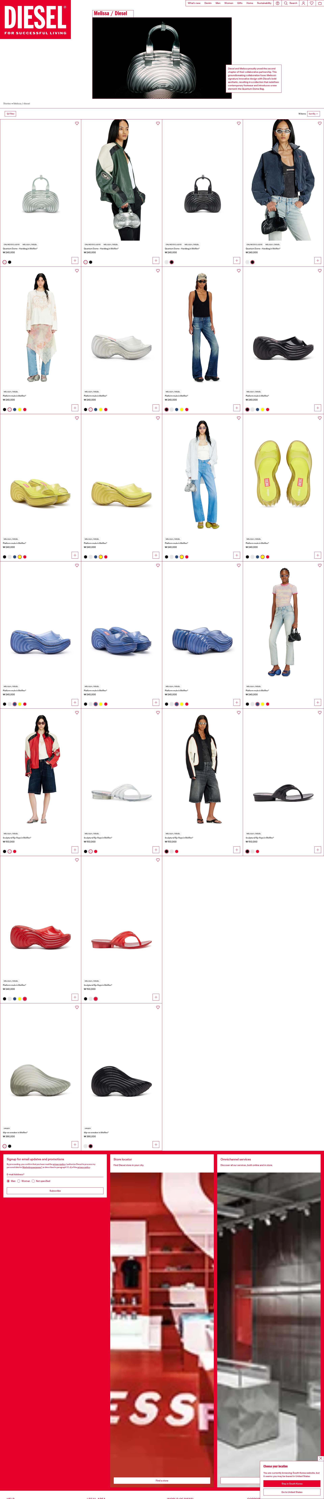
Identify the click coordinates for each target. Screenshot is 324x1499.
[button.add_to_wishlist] (77, 123)
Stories (7, 103)
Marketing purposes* (32, 1167)
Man (13, 1181)
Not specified (43, 1181)
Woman (25, 1181)
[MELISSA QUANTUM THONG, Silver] (121, 769)
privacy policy (59, 1164)
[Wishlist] (312, 3)
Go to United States (292, 1492)
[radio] (4, 262)
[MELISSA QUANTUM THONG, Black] (283, 769)
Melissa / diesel (21, 103)
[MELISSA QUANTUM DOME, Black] (202, 180)
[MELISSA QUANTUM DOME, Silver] (40, 180)
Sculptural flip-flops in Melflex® (17, 838)
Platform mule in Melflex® (14, 396)
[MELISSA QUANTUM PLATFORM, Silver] (121, 327)
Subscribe (55, 1190)
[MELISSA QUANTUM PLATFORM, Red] (40, 916)
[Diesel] (35, 19)
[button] (278, 3)
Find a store (162, 1480)
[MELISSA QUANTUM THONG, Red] (121, 916)
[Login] (303, 3)
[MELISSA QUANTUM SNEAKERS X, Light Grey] (40, 1064)
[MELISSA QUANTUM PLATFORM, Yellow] (121, 474)
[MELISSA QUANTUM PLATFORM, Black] (283, 327)
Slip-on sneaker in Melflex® (15, 1132)
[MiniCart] (320, 3)
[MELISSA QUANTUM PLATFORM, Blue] (40, 622)
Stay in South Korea (292, 1483)
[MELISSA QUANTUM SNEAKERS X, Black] (121, 1064)
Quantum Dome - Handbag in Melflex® (20, 248)
